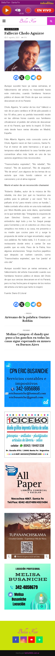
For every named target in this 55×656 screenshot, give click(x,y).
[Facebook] (16, 77)
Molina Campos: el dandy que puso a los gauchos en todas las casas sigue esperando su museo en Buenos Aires (28, 339)
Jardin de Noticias (11, 29)
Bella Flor (27, 21)
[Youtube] (31, 639)
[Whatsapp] (27, 77)
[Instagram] (23, 639)
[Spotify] (39, 639)
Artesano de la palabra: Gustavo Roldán (27, 319)
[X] (21, 77)
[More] (39, 77)
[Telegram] (33, 77)
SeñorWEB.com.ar (31, 653)
